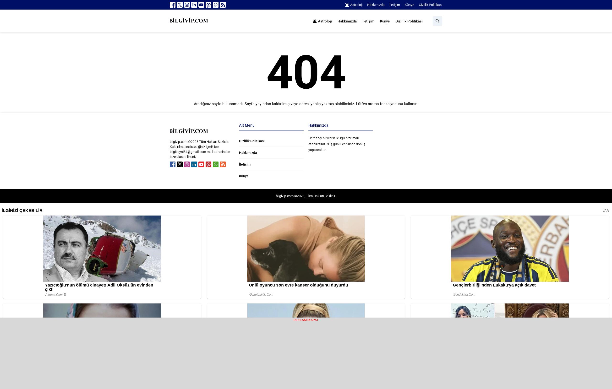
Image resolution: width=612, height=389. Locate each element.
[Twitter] (180, 5)
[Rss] (223, 5)
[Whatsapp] (216, 5)
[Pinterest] (208, 5)
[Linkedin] (194, 5)
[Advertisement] (306, 355)
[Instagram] (187, 5)
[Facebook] (172, 5)
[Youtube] (201, 5)
